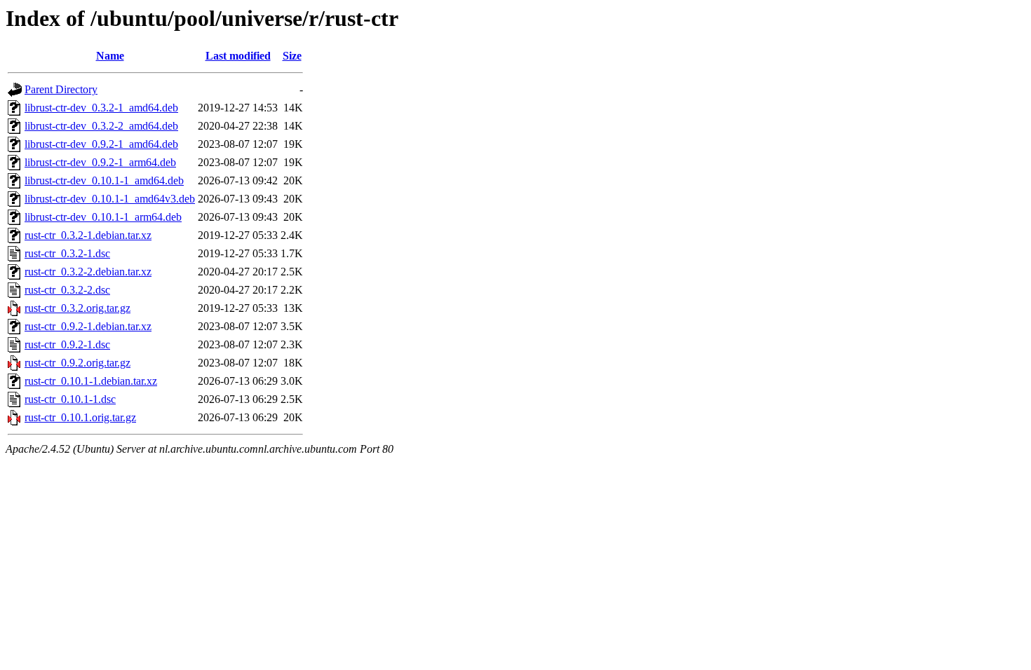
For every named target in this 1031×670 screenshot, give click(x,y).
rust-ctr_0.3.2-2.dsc (67, 290)
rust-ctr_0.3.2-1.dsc (67, 253)
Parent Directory (61, 89)
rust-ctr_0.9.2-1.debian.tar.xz (88, 326)
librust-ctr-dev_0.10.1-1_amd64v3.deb (110, 199)
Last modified (238, 56)
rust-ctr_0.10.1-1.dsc (70, 399)
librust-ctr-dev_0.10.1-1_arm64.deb (103, 217)
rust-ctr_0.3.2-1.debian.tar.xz (88, 235)
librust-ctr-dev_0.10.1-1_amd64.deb (104, 180)
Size (292, 56)
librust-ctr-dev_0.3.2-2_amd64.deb (101, 126)
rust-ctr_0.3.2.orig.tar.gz (77, 308)
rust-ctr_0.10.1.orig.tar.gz (80, 417)
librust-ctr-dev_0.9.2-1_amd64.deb (101, 144)
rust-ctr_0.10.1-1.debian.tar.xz (91, 381)
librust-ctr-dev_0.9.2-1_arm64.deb (100, 162)
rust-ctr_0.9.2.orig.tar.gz (77, 363)
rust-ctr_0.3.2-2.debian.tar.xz (88, 272)
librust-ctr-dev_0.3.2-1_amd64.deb (101, 108)
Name (110, 56)
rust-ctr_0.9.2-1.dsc (67, 344)
